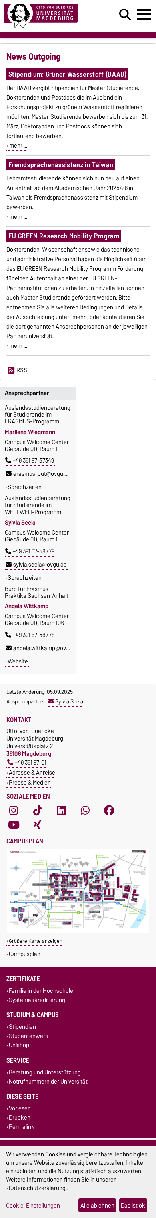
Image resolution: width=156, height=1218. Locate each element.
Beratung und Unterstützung (45, 1072)
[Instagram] (13, 810)
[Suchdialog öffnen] (125, 14)
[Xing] (37, 825)
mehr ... (18, 145)
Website (18, 661)
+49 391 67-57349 (33, 460)
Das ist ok (133, 1205)
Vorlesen (20, 1108)
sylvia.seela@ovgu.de (40, 564)
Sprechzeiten (25, 487)
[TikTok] (37, 810)
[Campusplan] (78, 931)
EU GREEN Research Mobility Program (63, 236)
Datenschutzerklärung (37, 1188)
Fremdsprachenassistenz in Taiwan (60, 164)
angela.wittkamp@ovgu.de (46, 648)
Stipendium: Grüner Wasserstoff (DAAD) (67, 74)
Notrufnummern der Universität (48, 1081)
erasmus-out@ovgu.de (42, 474)
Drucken (19, 1117)
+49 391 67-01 (30, 762)
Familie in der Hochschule (41, 990)
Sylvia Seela (69, 701)
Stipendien (22, 1026)
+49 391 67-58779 (33, 551)
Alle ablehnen (97, 1205)
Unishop (19, 1045)
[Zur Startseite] (48, 16)
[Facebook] (109, 810)
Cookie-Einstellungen (33, 1205)
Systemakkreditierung (37, 999)
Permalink (21, 1127)
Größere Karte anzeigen (35, 941)
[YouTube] (13, 825)
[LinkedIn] (61, 810)
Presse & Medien (30, 782)
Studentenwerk (28, 1036)
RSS (21, 370)
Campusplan (24, 954)
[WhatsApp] (85, 810)
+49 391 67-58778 (34, 635)
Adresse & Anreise (32, 772)
